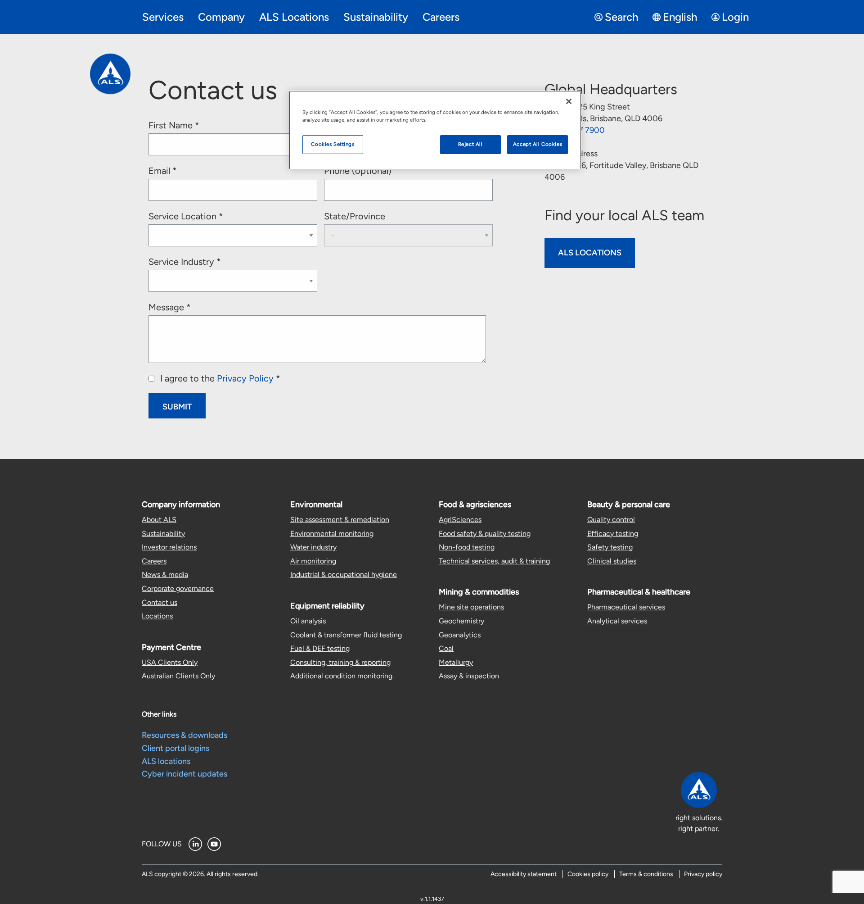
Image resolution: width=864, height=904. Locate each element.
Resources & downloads (184, 735)
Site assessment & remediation (339, 519)
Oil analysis (308, 621)
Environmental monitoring (332, 533)
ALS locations (166, 761)
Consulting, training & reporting (340, 662)
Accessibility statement (523, 874)
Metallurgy (456, 662)
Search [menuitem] (621, 16)
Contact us (159, 602)
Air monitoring (313, 561)
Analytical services (617, 621)
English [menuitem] (680, 16)
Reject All (470, 144)
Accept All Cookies (537, 144)
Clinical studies (611, 561)
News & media (165, 574)
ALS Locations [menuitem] (294, 16)
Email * (162, 170)
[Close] (569, 101)
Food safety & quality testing (485, 533)
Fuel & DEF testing (320, 648)
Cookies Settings (332, 144)
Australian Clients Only (178, 676)
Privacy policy (703, 874)
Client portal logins (175, 748)
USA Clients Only (170, 662)
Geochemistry (461, 621)
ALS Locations (589, 253)
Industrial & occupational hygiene (343, 574)
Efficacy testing (612, 533)
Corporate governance (178, 588)
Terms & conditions (646, 874)
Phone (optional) (358, 170)
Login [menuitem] (735, 16)
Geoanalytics (460, 635)
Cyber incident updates (184, 774)
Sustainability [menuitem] (375, 16)
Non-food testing (467, 547)
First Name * (173, 125)
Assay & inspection (469, 676)
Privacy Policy (245, 378)
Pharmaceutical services (626, 607)
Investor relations (169, 547)
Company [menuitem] (221, 16)
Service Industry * (184, 261)
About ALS (159, 519)
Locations (157, 616)
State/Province (354, 216)
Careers (154, 561)
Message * (169, 307)
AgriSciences (460, 519)
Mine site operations (471, 607)
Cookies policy (587, 874)
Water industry (313, 547)
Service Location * (185, 216)
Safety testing (610, 547)
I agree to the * (219, 378)
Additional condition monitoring (341, 676)
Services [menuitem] (163, 16)
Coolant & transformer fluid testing (346, 635)
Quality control (611, 519)
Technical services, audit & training (494, 561)
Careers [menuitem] (441, 16)
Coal (446, 648)
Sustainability (163, 533)
